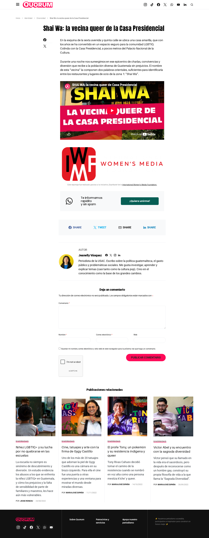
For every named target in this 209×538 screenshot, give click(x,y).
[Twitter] (165, 5)
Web (135, 335)
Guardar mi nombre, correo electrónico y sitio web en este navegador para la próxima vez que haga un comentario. (108, 349)
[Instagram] (145, 5)
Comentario (64, 303)
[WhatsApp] (171, 5)
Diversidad (41, 18)
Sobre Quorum (76, 519)
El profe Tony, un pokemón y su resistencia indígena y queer (127, 451)
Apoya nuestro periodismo (129, 521)
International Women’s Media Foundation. (139, 185)
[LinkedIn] (185, 5)
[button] (18, 4)
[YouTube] (178, 5)
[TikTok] (151, 5)
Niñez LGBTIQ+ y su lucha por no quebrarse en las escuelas (34, 451)
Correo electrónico (104, 335)
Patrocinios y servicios (102, 521)
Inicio (18, 18)
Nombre (63, 335)
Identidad (28, 18)
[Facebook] (158, 5)
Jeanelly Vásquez (90, 255)
